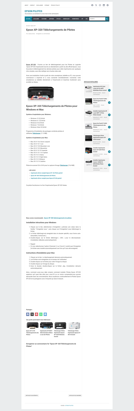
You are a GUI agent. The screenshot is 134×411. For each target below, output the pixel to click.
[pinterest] (36, 314)
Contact (32, 5)
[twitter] (32, 314)
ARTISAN (51, 18)
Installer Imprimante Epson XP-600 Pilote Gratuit (99, 149)
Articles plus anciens (75, 395)
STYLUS (58, 18)
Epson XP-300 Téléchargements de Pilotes (43, 175)
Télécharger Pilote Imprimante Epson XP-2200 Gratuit (99, 137)
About (26, 5)
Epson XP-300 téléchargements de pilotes (58, 218)
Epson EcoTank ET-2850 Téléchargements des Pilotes (100, 125)
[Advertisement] (53, 49)
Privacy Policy (55, 5)
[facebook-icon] (92, 5)
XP (82, 18)
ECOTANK (44, 18)
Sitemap (47, 5)
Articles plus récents (32, 395)
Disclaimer (39, 5)
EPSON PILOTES (33, 11)
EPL (87, 18)
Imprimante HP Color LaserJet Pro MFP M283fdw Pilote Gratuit (100, 88)
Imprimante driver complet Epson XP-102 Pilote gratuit (47, 173)
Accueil (28, 18)
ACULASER (36, 18)
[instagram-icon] (100, 5)
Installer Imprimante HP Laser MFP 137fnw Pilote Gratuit (100, 113)
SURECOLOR (66, 18)
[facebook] (27, 314)
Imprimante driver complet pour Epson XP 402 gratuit (46, 178)
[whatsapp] (40, 314)
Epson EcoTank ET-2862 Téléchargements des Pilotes (100, 100)
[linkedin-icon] (103, 5)
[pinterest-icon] (107, 5)
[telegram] (45, 314)
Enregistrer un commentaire (43, 33)
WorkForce (75, 18)
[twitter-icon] (96, 5)
